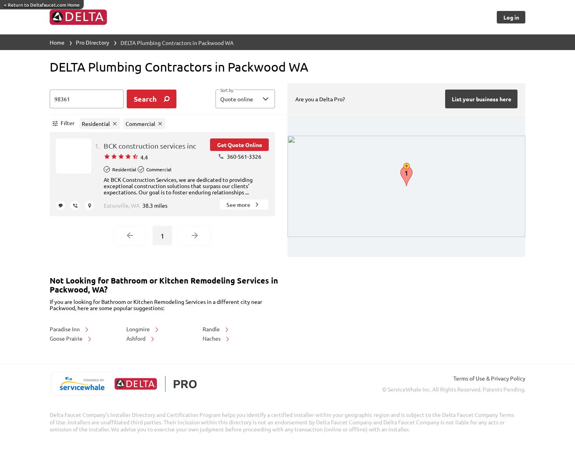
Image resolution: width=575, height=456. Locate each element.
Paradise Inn (65, 328)
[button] (245, 99)
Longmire (138, 328)
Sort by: (227, 90)
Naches (212, 338)
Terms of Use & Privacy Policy (489, 378)
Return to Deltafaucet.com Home (42, 5)
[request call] (74, 205)
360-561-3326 (243, 156)
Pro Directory (92, 42)
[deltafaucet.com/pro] (155, 384)
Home (57, 42)
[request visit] (89, 205)
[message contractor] (60, 205)
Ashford (136, 338)
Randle (212, 328)
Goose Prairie (67, 338)
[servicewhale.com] (82, 383)
